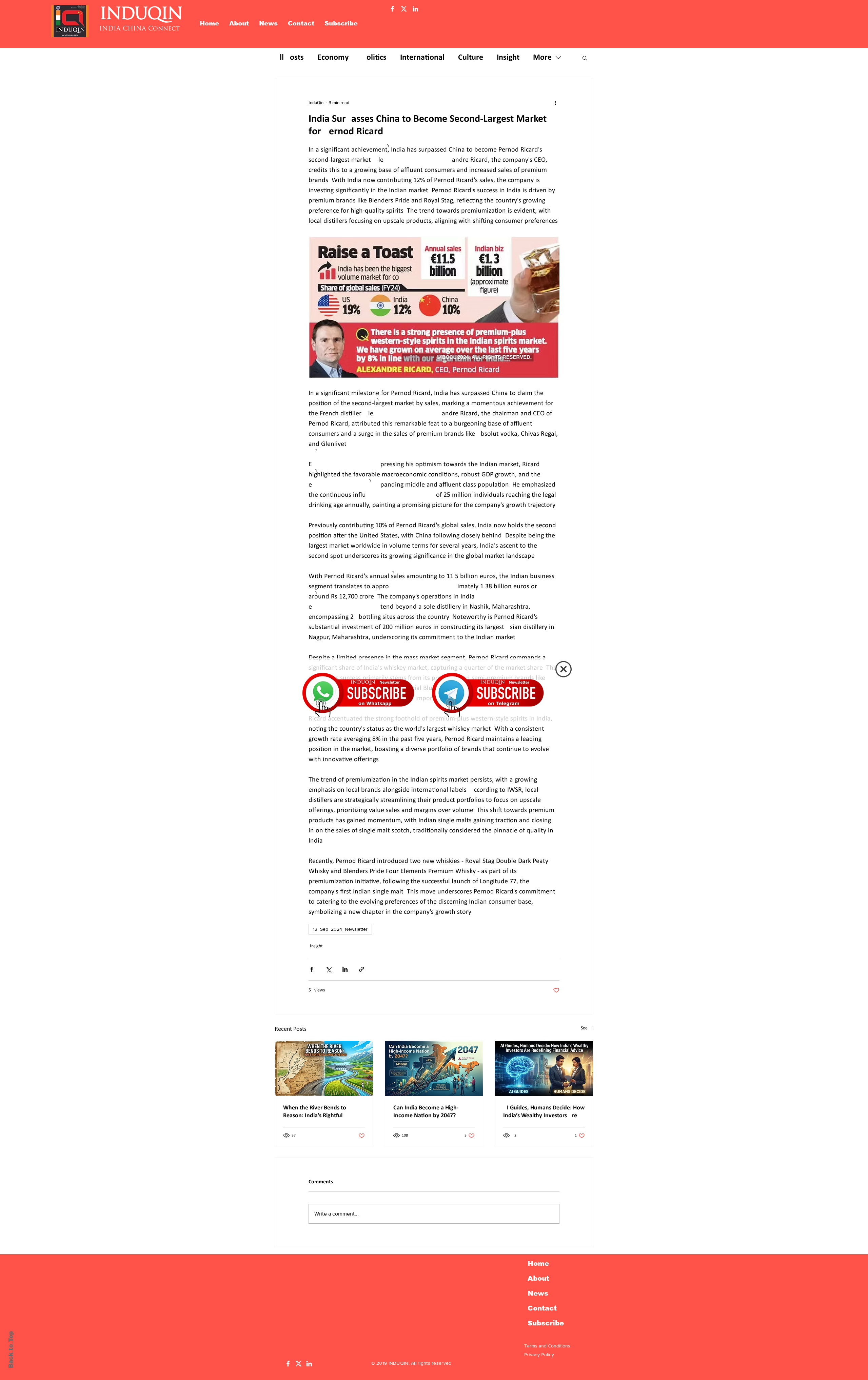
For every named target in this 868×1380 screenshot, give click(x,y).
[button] (563, 669)
